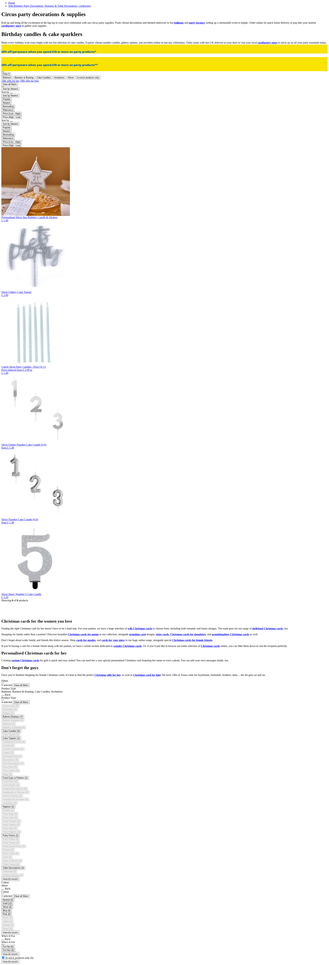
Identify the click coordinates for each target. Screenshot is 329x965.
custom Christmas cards (25, 660)
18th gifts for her (10, 80)
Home (11, 2)
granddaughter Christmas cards (230, 634)
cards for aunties (86, 640)
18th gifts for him (29, 80)
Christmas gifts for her (107, 675)
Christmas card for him (146, 675)
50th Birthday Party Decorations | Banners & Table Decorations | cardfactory (49, 5)
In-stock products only (19, 957)
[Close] (2, 682)
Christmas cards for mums (83, 634)
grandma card (137, 634)
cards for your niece (113, 640)
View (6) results (10, 878)
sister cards (162, 634)
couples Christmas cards (127, 646)
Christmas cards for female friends (192, 640)
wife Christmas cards (140, 628)
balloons (179, 22)
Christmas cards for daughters (188, 634)
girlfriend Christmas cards (267, 628)
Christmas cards (210, 646)
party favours (197, 22)
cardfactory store (11, 25)
